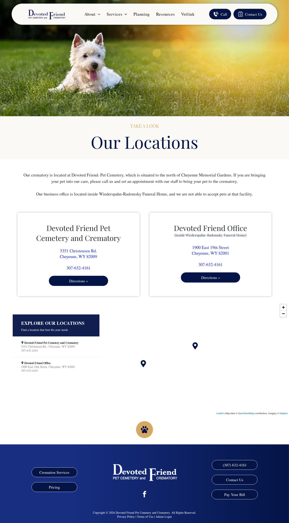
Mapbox (284, 413)
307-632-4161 (78, 268)
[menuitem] (92, 14)
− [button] (283, 313)
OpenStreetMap (246, 413)
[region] (144, 358)
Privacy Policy (126, 517)
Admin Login (164, 517)
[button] (56, 346)
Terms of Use (145, 517)
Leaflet (219, 413)
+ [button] (283, 307)
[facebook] (144, 494)
